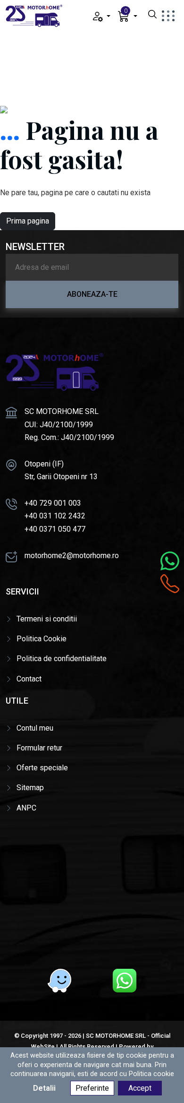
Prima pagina (27, 220)
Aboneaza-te (92, 294)
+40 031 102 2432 (55, 515)
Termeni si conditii (47, 618)
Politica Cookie (42, 638)
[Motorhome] (34, 15)
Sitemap (30, 787)
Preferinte (92, 1088)
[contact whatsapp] (169, 561)
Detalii (44, 1088)
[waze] (59, 980)
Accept (139, 1088)
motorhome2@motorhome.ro (72, 555)
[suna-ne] (169, 583)
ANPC (26, 807)
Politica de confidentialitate (62, 658)
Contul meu (35, 728)
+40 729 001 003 (53, 503)
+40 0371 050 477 (55, 529)
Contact (29, 678)
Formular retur (39, 747)
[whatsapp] (124, 980)
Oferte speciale (42, 767)
